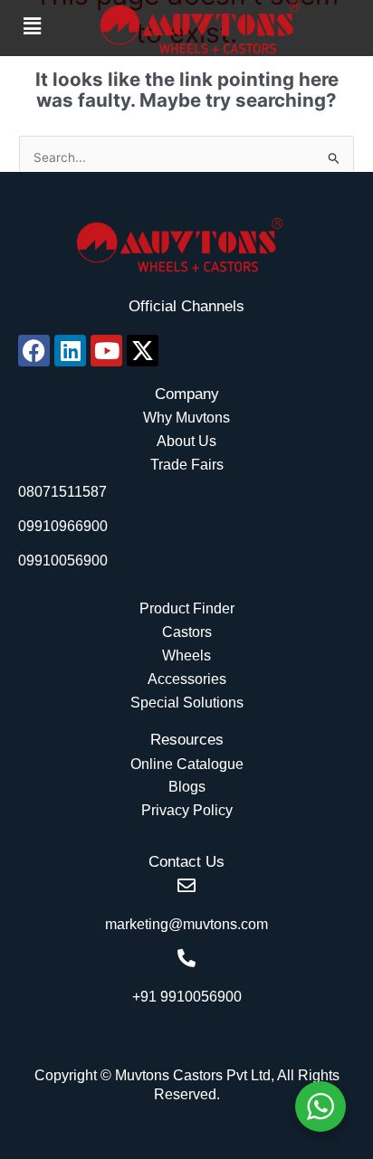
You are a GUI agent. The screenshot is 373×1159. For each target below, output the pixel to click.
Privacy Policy (187, 810)
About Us (186, 441)
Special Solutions (187, 702)
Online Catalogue (187, 764)
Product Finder (186, 608)
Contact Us (186, 861)
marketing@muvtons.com (186, 924)
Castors (187, 632)
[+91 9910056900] (186, 958)
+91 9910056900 (187, 996)
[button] (32, 26)
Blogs (187, 786)
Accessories (187, 679)
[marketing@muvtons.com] (186, 886)
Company (187, 394)
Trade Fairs (187, 464)
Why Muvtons (186, 417)
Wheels (186, 655)
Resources (187, 739)
